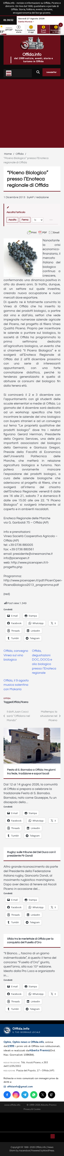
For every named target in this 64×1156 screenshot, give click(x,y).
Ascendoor (24, 1151)
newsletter (51, 72)
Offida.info (32, 54)
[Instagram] (16, 1094)
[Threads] (51, 1094)
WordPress (48, 1151)
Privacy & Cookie (32, 1109)
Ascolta (12, 220)
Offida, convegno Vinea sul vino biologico (16, 655)
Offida (7, 698)
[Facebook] (7, 1094)
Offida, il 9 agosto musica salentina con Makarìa (16, 685)
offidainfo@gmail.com (20, 1086)
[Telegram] (24, 1094)
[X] (42, 1094)
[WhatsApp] (33, 1094)
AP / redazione (39, 197)
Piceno (24, 702)
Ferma (25, 220)
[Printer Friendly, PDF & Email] (43, 232)
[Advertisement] (32, 113)
